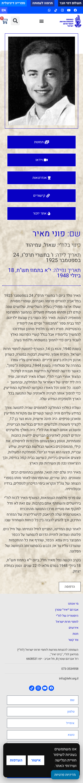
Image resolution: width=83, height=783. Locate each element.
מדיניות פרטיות (65, 774)
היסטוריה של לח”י (67, 615)
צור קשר (73, 640)
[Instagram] (62, 10)
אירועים (73, 627)
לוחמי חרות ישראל (67, 621)
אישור (36, 760)
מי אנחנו (73, 603)
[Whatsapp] (49, 10)
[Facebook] (75, 10)
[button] (15, 20)
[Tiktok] (55, 10)
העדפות (16, 760)
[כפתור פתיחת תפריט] (41, 21)
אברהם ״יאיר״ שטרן (66, 609)
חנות (75, 633)
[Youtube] (68, 10)
